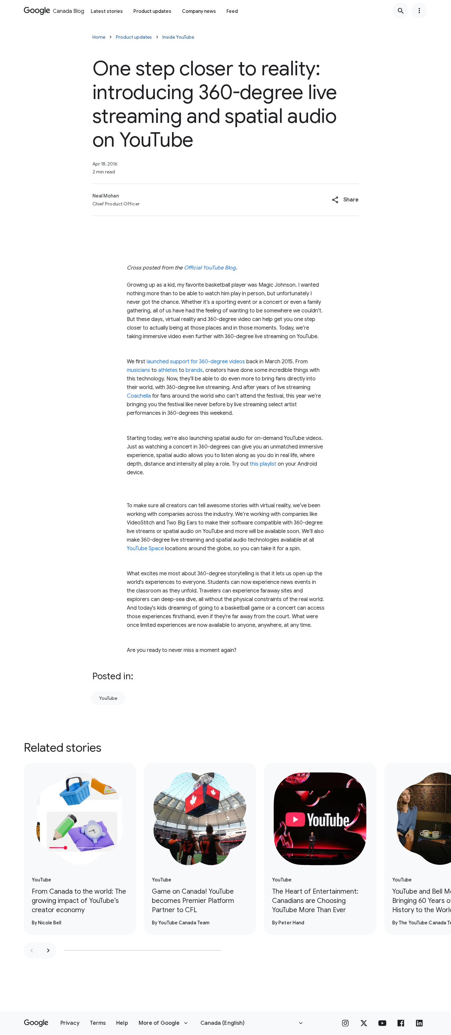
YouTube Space (145, 548)
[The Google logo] (36, 1023)
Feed (232, 11)
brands (193, 370)
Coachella (139, 396)
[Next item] (48, 950)
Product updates (152, 11)
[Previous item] (32, 950)
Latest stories (107, 11)
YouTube (108, 698)
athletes (167, 370)
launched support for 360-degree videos (195, 361)
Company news (199, 11)
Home (98, 37)
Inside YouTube (178, 37)
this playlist (263, 464)
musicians (138, 370)
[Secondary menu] (419, 10)
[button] (345, 200)
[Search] (401, 10)
